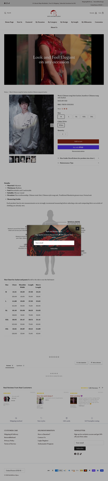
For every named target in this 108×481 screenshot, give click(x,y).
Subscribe (54, 249)
